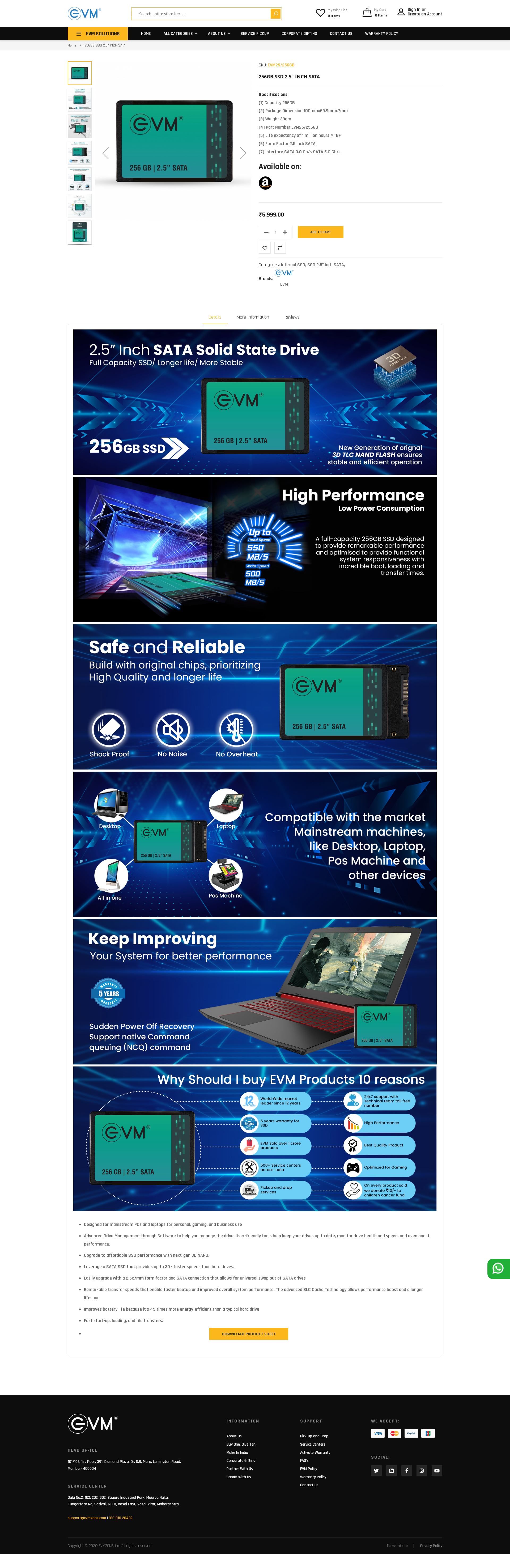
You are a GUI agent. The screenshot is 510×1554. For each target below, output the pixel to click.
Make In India (237, 1452)
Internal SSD (293, 265)
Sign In (415, 9)
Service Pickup (255, 33)
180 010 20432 (121, 1518)
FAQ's (304, 1460)
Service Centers (312, 1444)
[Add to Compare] (280, 248)
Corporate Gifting (299, 33)
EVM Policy (308, 1468)
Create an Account (425, 14)
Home (146, 33)
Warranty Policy (381, 33)
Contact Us (341, 33)
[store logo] (84, 13)
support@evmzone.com (87, 1518)
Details (215, 317)
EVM (284, 284)
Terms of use (397, 1546)
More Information (253, 317)
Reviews (292, 317)
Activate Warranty (315, 1452)
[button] (105, 153)
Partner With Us (240, 1468)
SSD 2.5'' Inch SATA (325, 265)
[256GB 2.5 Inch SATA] (265, 188)
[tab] (215, 317)
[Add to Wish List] (265, 248)
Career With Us (239, 1477)
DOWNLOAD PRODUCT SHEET (249, 1333)
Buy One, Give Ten (241, 1444)
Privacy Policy (431, 1546)
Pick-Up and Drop (314, 1436)
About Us (234, 1436)
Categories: (270, 265)
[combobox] (203, 14)
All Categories (178, 33)
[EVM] (284, 274)
